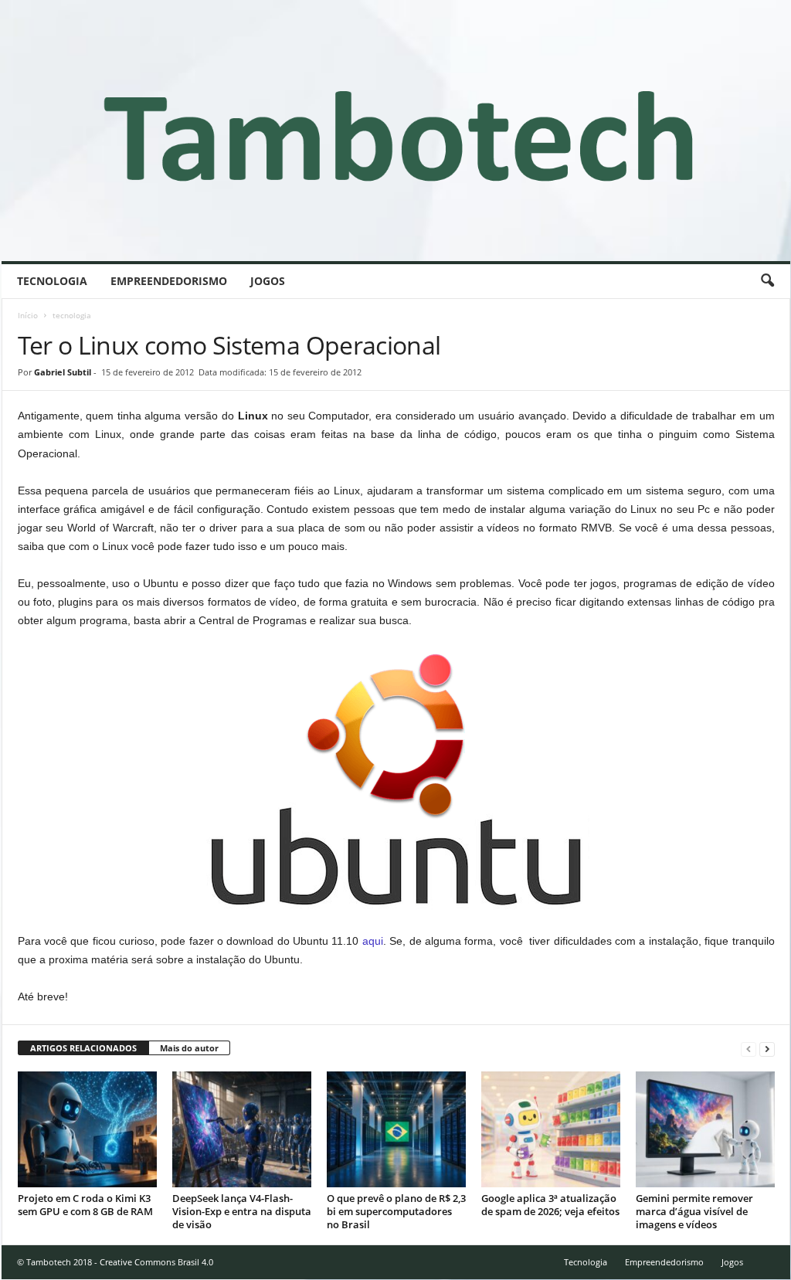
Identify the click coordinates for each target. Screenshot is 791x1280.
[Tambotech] (396, 130)
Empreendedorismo (168, 280)
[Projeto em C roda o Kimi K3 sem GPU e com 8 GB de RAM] (87, 1129)
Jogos (267, 280)
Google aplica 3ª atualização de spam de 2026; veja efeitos (550, 1204)
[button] (767, 281)
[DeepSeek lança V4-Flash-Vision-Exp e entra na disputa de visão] (241, 1129)
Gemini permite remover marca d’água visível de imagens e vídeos (694, 1211)
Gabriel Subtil (62, 372)
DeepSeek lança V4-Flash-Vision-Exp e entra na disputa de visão (241, 1211)
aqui (372, 941)
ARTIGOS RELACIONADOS (83, 1048)
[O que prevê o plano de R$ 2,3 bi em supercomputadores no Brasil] (396, 1129)
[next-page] (767, 1049)
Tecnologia (52, 280)
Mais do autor (189, 1048)
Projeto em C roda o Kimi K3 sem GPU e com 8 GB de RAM (85, 1204)
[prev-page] (748, 1049)
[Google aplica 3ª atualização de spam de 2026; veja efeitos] (550, 1129)
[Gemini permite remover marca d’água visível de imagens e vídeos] (705, 1129)
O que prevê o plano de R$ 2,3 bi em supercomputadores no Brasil (396, 1211)
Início (28, 315)
